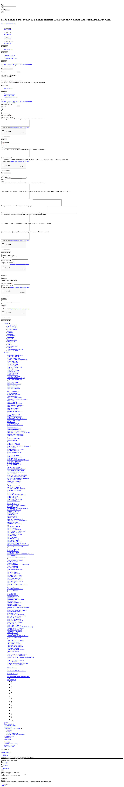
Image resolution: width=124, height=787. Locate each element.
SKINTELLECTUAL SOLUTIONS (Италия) (20, 627)
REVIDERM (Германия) (14, 602)
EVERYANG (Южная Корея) (15, 435)
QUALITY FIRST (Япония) (15, 589)
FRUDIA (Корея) (12, 440)
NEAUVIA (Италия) (13, 552)
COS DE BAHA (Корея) (14, 406)
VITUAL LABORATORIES (15, 664)
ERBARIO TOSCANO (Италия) (16, 431)
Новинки (6, 722)
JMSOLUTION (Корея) (14, 487)
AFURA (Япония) (12, 361)
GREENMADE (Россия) (14, 452)
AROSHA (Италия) (12, 372)
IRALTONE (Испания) (13, 481)
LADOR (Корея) (12, 514)
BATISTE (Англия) (12, 382)
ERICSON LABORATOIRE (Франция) (18, 432)
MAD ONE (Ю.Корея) (13, 526)
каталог (13, 23)
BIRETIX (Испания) (13, 387)
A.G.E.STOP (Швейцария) (15, 355)
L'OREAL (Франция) (13, 504)
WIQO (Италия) (12, 668)
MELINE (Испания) (13, 539)
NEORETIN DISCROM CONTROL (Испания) (20, 554)
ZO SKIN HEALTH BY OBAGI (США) (18, 677)
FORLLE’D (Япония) (13, 438)
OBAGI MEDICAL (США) (15, 560)
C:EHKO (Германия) (13, 391)
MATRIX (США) (12, 535)
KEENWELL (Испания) (14, 498)
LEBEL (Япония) (12, 517)
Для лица (10, 332)
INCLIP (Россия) (12, 473)
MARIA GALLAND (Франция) (16, 531)
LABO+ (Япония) (12, 513)
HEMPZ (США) (12, 458)
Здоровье (10, 338)
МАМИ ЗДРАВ (11, 680)
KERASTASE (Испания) (14, 499)
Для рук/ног (10, 337)
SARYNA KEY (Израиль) (14, 611)
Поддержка (4, 52)
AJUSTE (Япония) (12, 364)
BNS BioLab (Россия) (13, 388)
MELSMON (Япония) (13, 540)
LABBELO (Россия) (13, 511)
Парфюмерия (11, 335)
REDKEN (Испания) (13, 596)
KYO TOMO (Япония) (13, 501)
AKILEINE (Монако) (13, 365)
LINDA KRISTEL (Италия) (15, 519)
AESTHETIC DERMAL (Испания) (17, 359)
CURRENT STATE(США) (14, 411)
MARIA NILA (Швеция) (14, 532)
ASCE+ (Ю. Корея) (12, 375)
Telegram (5, 755)
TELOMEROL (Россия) (14, 643)
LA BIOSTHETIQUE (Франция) (16, 505)
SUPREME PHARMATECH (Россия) (18, 636)
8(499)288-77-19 (6, 752)
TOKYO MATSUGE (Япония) (16, 649)
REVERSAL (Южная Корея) (15, 599)
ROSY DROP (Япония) (14, 605)
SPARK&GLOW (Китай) (14, 630)
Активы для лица (12, 346)
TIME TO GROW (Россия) (15, 646)
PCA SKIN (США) (12, 572)
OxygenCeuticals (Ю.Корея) (15, 569)
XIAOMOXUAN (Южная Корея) (16, 671)
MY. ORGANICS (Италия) (15, 546)
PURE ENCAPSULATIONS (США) (17, 584)
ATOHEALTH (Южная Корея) (16, 378)
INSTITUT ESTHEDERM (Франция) (18, 478)
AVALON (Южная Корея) (14, 379)
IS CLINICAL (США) (13, 482)
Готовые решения (9, 736)
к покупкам (7, 29)
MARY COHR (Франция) (14, 534)
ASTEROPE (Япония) (13, 376)
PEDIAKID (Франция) (13, 573)
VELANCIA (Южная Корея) (15, 660)
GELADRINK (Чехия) (13, 444)
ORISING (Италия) (12, 566)
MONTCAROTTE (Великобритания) (18, 545)
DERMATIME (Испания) (14, 417)
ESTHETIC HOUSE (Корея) (15, 434)
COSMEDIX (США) (13, 408)
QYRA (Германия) (12, 590)
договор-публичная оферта (31, 81)
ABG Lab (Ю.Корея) (13, 356)
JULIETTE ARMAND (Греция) (16, 488)
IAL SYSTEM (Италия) (14, 467)
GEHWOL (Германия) (13, 443)
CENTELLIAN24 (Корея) (14, 397)
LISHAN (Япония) (12, 522)
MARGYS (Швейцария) (14, 529)
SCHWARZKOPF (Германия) (15, 614)
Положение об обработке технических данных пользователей (18, 78)
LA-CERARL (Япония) (14, 510)
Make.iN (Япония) (12, 528)
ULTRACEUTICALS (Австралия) (17, 654)
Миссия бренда (8, 49)
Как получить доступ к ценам (16, 734)
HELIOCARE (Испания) (14, 457)
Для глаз (9, 347)
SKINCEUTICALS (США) (15, 620)
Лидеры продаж (12, 324)
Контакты (3, 61)
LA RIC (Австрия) (12, 507)
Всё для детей (11, 341)
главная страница (6, 23)
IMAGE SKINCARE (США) (15, 470)
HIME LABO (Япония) (14, 461)
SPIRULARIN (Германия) (14, 631)
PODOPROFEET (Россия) (14, 579)
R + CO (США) (11, 593)
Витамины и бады (12, 328)
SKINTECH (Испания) (13, 625)
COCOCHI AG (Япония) (14, 403)
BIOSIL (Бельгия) (12, 385)
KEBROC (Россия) (12, 496)
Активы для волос (12, 350)
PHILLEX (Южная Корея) (14, 576)
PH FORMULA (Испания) (14, 575)
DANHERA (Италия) (13, 414)
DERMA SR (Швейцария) (14, 416)
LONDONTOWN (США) (14, 523)
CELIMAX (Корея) (12, 396)
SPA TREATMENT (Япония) (15, 628)
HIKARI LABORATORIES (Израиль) (18, 460)
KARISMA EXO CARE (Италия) (16, 494)
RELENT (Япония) (12, 598)
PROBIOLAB (11, 583)
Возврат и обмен (9, 57)
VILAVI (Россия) (12, 661)
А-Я (12, 721)
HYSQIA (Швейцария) (13, 464)
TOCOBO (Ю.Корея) (13, 648)
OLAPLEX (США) (12, 561)
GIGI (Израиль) (11, 447)
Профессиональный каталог (12, 728)
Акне (8, 343)
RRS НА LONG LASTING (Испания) (18, 607)
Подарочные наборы (10, 725)
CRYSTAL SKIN (12, 409)
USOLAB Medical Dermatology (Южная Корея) (20, 657)
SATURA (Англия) (12, 613)
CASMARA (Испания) (13, 394)
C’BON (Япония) (12, 393)
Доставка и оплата (9, 55)
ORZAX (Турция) (12, 567)
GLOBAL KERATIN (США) (15, 449)
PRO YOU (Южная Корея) (15, 581)
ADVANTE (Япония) (13, 358)
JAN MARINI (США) (13, 485)
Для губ (9, 344)
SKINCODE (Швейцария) (14, 622)
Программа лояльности (10, 58)
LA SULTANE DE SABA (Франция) (17, 508)
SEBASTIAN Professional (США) (16, 616)
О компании (4, 46)
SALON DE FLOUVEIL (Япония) (17, 610)
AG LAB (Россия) (12, 362)
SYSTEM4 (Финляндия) (14, 637)
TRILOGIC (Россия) (13, 651)
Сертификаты (8, 727)
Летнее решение (12, 326)
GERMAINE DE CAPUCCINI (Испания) (19, 446)
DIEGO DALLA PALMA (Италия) (17, 419)
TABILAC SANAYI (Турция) (15, 640)
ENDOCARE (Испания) (14, 429)
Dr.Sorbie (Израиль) (13, 423)
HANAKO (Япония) (13, 455)
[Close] (1, 112)
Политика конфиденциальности (46, 78)
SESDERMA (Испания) (14, 617)
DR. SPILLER (11, 422)
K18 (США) (10, 493)
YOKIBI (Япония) (12, 674)
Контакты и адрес (6, 64)
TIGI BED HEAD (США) (14, 645)
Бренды (6, 352)
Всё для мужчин (12, 340)
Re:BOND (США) (12, 595)
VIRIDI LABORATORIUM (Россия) (17, 663)
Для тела (9, 331)
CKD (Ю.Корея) (12, 402)
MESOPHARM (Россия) (14, 542)
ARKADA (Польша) (13, 370)
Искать (8, 9)
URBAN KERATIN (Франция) (16, 655)
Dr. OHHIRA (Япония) (13, 420)
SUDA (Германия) (12, 633)
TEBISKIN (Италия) (13, 642)
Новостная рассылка (6, 68)
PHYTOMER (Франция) (14, 578)
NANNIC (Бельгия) (13, 549)
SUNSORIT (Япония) (13, 634)
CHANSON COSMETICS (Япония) (17, 399)
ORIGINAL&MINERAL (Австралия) (18, 564)
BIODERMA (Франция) (14, 384)
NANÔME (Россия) (13, 551)
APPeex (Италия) (12, 369)
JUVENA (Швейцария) (14, 490)
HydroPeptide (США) (13, 463)
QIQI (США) (11, 587)
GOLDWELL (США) (13, 450)
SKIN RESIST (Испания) (14, 619)
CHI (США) (10, 400)
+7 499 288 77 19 (16, 64)
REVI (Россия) (11, 601)
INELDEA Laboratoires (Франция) (17, 475)
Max (4, 754)
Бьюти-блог (7, 737)
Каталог (6, 323)
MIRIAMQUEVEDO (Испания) (16, 543)
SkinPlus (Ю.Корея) (12, 624)
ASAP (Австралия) (12, 373)
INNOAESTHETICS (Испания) (16, 476)
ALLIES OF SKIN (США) (14, 367)
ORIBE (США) (11, 563)
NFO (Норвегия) (12, 555)
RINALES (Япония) (13, 604)
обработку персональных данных (19, 127)
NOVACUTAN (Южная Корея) (16, 557)
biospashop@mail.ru (26, 64)
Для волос (10, 334)
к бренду (3, 785)
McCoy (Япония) (12, 537)
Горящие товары (12, 329)
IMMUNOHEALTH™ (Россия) (16, 472)
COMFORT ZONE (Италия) (15, 405)
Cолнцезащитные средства (15, 349)
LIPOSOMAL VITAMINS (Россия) (17, 520)
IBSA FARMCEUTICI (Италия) (16, 469)
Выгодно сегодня (9, 724)
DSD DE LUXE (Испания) (15, 425)
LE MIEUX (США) (12, 516)
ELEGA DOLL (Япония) (14, 428)
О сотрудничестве (12, 733)
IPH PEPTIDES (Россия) (14, 479)
